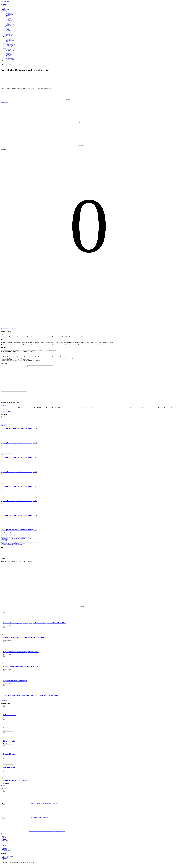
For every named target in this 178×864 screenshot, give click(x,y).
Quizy (4, 10)
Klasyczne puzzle (10, 40)
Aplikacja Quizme (10, 59)
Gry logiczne (6, 26)
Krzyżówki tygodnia (10, 44)
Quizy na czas (9, 13)
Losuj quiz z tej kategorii (6, 411)
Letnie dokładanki (9, 715)
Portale (4, 48)
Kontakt (5, 858)
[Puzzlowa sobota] (8, 764)
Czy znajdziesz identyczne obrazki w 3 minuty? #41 (19, 472)
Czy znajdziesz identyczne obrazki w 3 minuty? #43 (19, 530)
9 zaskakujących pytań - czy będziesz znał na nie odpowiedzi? (25, 637)
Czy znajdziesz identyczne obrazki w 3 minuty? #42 (19, 457)
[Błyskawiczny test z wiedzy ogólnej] (9, 677)
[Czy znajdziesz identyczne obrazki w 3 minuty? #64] (7, 424)
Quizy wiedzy (9, 11)
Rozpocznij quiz (4, 102)
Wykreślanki (9, 46)
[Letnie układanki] (8, 751)
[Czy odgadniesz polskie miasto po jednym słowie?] (9, 648)
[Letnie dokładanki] (8, 711)
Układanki (8, 39)
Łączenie (3, 425)
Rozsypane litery (9, 45)
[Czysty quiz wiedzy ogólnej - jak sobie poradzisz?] (9, 663)
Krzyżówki (5, 43)
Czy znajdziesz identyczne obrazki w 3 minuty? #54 (19, 501)
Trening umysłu (4, 405)
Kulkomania (7, 728)
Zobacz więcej (4, 700)
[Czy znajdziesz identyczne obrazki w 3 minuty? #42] (7, 453)
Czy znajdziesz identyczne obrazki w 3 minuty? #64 (19, 428)
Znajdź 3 (8, 28)
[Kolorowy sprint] (8, 738)
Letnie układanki (9, 754)
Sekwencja (8, 30)
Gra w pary (8, 19)
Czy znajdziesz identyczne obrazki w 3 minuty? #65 (19, 443)
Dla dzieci (8, 49)
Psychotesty (8, 16)
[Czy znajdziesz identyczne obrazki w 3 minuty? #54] (7, 496)
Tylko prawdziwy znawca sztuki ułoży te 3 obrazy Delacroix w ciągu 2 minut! (30, 695)
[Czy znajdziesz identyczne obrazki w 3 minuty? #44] (7, 511)
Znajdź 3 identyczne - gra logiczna (15, 780)
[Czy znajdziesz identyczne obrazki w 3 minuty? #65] (7, 438)
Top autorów (9, 25)
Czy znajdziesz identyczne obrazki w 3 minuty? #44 (19, 515)
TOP (4, 8)
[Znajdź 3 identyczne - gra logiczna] (8, 777)
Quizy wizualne (9, 14)
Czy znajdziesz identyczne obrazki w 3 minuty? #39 (19, 486)
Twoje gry (14, 328)
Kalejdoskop (9, 35)
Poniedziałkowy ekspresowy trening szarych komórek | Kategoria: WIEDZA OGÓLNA (34, 623)
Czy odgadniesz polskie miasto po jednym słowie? (21, 652)
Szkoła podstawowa (10, 50)
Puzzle (4, 36)
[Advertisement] (89, 96)
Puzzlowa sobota (9, 767)
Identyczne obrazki (5, 150)
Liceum (7, 51)
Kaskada (8, 31)
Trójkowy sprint (9, 34)
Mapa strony (6, 859)
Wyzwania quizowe (10, 21)
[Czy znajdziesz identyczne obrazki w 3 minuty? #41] (7, 467)
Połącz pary (8, 41)
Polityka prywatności (8, 856)
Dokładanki (8, 38)
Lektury (8, 53)
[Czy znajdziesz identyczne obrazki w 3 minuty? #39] (7, 482)
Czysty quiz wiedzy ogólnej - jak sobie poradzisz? (20, 666)
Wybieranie (8, 18)
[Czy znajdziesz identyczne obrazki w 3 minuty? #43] (7, 525)
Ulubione (3, 785)
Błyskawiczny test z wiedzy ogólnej (15, 681)
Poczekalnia (6, 9)
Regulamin (5, 857)
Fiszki (7, 23)
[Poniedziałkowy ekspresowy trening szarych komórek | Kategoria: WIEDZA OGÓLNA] (9, 619)
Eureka (7, 29)
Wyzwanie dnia (9, 58)
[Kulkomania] (8, 725)
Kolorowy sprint (9, 741)
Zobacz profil (3, 563)
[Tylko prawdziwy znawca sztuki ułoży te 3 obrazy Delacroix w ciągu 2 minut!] (9, 692)
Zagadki (8, 15)
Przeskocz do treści (5, 1)
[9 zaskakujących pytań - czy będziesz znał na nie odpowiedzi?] (9, 634)
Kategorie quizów (10, 24)
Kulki (7, 33)
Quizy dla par (9, 20)
